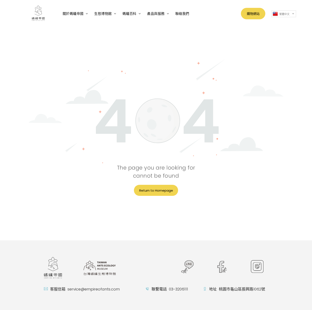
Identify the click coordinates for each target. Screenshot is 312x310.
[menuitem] (75, 13)
